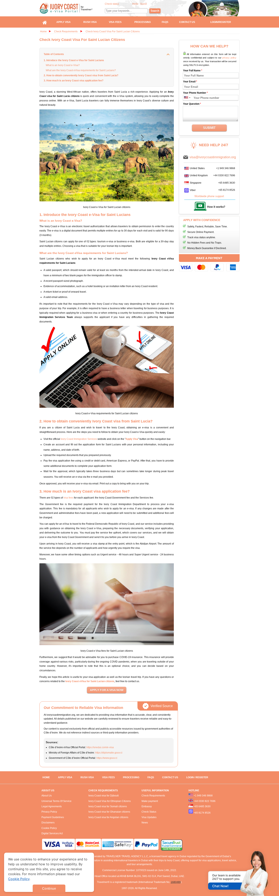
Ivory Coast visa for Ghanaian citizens (109, 811)
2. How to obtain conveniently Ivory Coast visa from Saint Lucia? (81, 75)
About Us (46, 795)
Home (43, 31)
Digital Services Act (52, 833)
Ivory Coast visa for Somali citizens (107, 806)
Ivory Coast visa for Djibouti (103, 795)
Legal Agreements (51, 806)
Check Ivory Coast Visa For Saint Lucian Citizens (113, 31)
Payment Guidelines (52, 817)
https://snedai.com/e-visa (100, 747)
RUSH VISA (87, 777)
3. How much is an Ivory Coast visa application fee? (73, 80)
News (145, 822)
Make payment (150, 801)
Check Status (149, 811)
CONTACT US (170, 777)
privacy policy (229, 57)
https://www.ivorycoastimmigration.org (72, 8)
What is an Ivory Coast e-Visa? (63, 65)
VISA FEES (108, 777)
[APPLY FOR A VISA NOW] (106, 690)
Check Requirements (66, 31)
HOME (46, 777)
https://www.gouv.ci (106, 758)
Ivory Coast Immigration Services (79, 439)
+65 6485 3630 (226, 182)
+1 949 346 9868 (225, 168)
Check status (112, 3)
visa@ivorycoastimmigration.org (213, 157)
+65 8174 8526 (226, 190)
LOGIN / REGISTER (197, 777)
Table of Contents (54, 54)
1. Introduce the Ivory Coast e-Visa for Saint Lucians (74, 60)
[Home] (44, 22)
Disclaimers (48, 822)
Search (155, 10)
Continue (49, 888)
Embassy (147, 806)
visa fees (68, 497)
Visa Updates (149, 817)
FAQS (150, 777)
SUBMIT (209, 127)
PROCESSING (131, 777)
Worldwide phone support (209, 196)
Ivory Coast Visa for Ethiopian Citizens (109, 801)
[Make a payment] (209, 263)
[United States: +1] (186, 98)
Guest (143, 3)
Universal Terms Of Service (56, 801)
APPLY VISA (65, 777)
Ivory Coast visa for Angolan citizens (108, 817)
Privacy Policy (49, 811)
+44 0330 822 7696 (224, 175)
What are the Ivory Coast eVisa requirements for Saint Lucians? (81, 70)
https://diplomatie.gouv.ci (108, 752)
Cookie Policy (49, 828)
